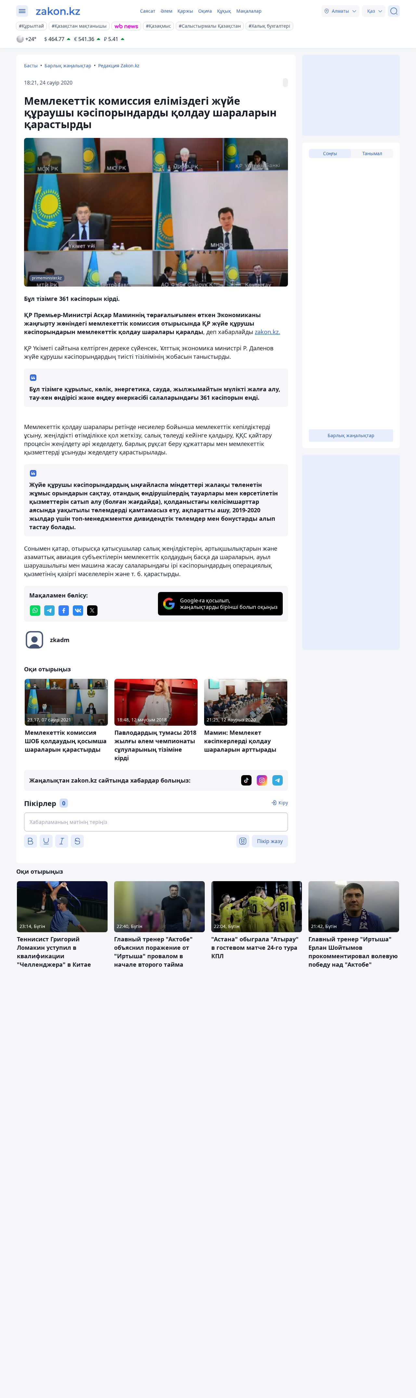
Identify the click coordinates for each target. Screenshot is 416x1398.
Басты (31, 65)
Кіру (283, 803)
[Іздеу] (394, 11)
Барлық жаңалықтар (68, 65)
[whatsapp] (35, 610)
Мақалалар (249, 11)
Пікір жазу (270, 841)
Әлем (166, 11)
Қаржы (185, 11)
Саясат (147, 11)
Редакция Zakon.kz (118, 65)
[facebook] (64, 610)
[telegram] (49, 610)
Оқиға (205, 11)
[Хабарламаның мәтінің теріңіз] (156, 822)
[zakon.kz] (58, 11)
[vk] (78, 610)
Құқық (224, 11)
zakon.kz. (267, 332)
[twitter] (92, 610)
